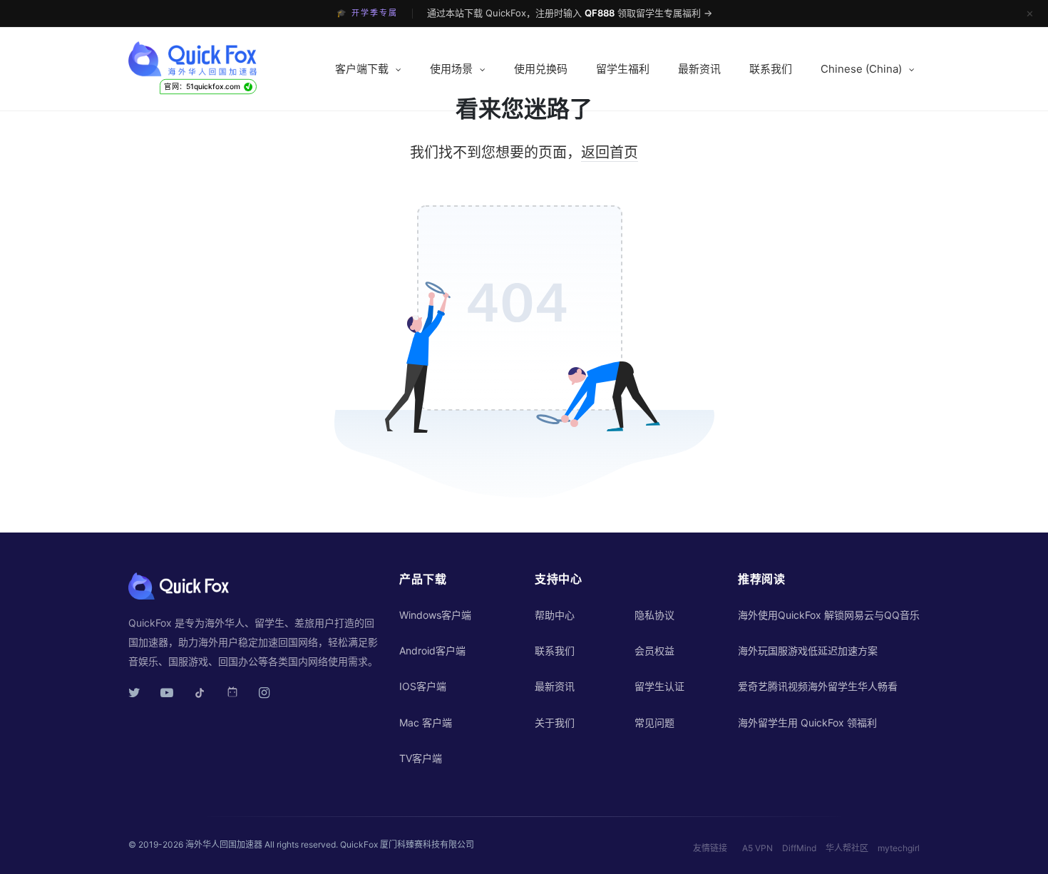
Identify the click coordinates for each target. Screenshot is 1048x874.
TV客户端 (420, 758)
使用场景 (451, 69)
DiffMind (799, 848)
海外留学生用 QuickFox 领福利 (807, 722)
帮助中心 (555, 615)
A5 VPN (757, 848)
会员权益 (654, 650)
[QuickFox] (219, 59)
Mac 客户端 (425, 722)
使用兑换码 (540, 69)
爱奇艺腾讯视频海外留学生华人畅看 (818, 686)
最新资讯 (699, 69)
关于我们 (555, 722)
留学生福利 (622, 69)
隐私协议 (654, 615)
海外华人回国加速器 (223, 844)
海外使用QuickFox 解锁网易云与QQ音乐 (829, 615)
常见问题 (654, 722)
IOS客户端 (422, 686)
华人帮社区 (847, 848)
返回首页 (609, 152)
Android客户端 (432, 650)
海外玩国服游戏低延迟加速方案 (808, 650)
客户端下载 (362, 69)
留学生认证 (659, 686)
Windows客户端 (435, 615)
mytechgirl (899, 848)
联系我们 (770, 69)
